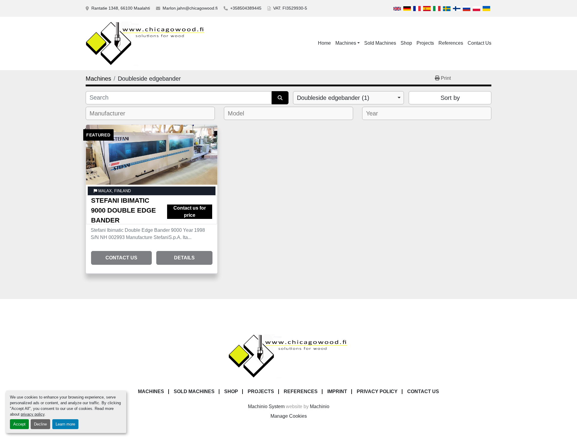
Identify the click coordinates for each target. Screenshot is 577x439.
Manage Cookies (288, 416)
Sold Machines (380, 43)
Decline (40, 424)
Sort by (450, 97)
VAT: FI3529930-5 (290, 8)
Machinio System (266, 406)
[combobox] (348, 97)
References (450, 43)
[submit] (280, 97)
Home (324, 43)
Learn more (65, 424)
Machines (345, 43)
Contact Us (479, 43)
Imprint (337, 391)
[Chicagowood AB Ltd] (288, 355)
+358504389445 (245, 8)
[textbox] (111, 113)
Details (184, 257)
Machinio (319, 406)
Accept (19, 424)
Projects (425, 43)
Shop (406, 43)
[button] (347, 43)
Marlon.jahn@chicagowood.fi (190, 8)
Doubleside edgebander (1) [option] (333, 97)
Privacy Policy (377, 391)
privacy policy (32, 414)
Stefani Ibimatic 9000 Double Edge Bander (123, 210)
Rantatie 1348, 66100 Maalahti (120, 8)
